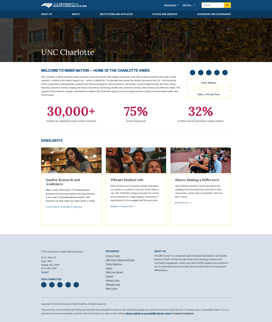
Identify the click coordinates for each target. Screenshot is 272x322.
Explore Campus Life (121, 206)
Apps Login (111, 288)
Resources (170, 5)
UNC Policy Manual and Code (120, 260)
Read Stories (182, 202)
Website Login (113, 284)
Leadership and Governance (214, 14)
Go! (227, 5)
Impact (76, 14)
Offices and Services (164, 14)
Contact (45, 272)
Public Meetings (114, 264)
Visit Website (208, 82)
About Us (46, 14)
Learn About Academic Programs (64, 206)
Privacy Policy (113, 256)
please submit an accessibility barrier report (148, 313)
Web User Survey (114, 272)
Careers (110, 276)
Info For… (188, 5)
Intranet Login (112, 280)
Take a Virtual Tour (208, 94)
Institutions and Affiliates (116, 14)
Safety (109, 268)
